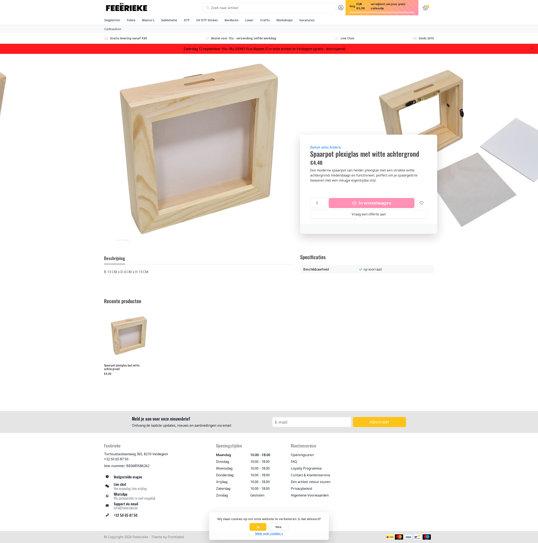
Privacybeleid (301, 488)
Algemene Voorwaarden (310, 495)
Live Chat (347, 38)
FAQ (294, 461)
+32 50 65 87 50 (116, 459)
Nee (279, 527)
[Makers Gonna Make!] (153, 8)
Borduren (232, 20)
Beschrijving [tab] (114, 258)
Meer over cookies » (269, 533)
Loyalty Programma (306, 468)
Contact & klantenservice (310, 475)
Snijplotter (112, 20)
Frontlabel (176, 537)
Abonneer (379, 422)
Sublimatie (169, 20)
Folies (131, 20)
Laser (249, 20)
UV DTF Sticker (207, 20)
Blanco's (148, 20)
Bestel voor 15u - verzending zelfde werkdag (243, 38)
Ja (258, 527)
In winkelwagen (374, 203)
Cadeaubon (112, 29)
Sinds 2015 (426, 38)
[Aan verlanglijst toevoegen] (421, 203)
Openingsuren (302, 455)
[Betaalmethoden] (390, 537)
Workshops (284, 20)
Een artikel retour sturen (310, 481)
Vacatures (306, 20)
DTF (187, 20)
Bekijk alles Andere (325, 147)
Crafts (265, 20)
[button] (340, 8)
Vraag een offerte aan (369, 214)
